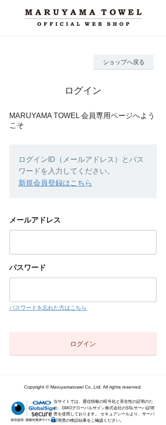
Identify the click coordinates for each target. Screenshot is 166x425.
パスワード (27, 267)
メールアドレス (35, 220)
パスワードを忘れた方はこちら (48, 308)
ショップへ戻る (124, 62)
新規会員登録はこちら (55, 183)
